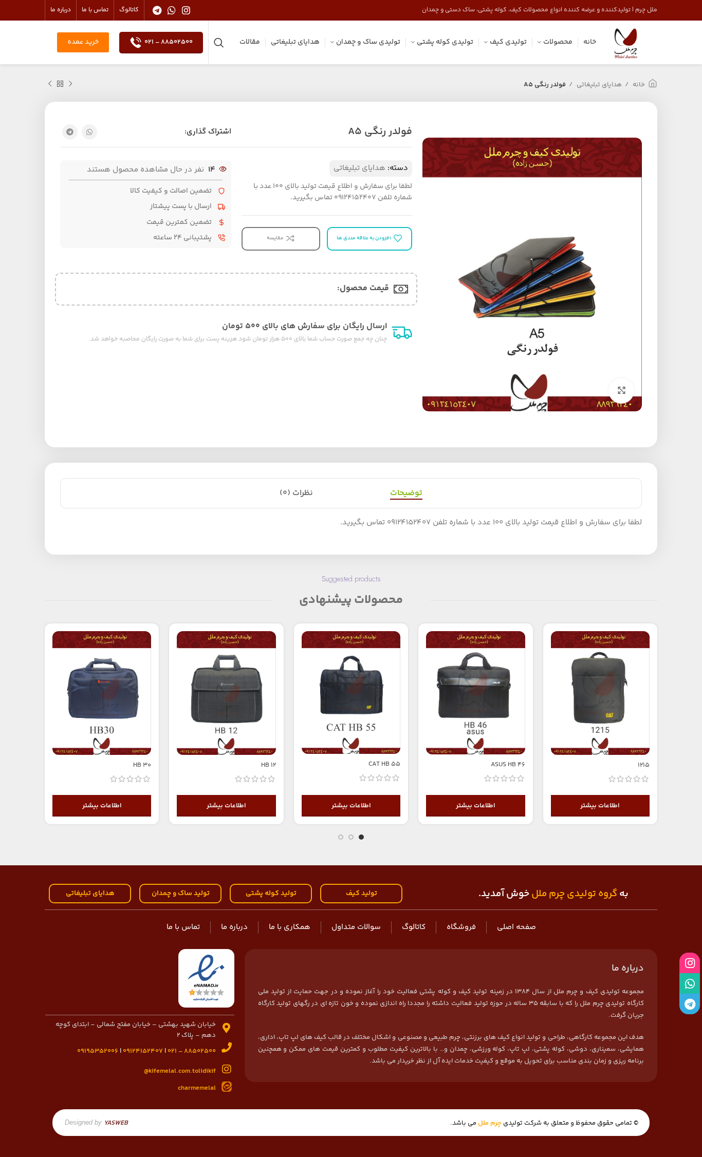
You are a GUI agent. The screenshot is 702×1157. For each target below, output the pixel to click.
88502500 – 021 (168, 42)
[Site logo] (625, 42)
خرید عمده (83, 42)
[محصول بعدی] (50, 84)
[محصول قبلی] (70, 84)
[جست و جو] (219, 42)
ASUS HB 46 (508, 765)
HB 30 (142, 765)
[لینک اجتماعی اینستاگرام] (186, 10)
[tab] (406, 493)
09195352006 (97, 1051)
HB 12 (268, 765)
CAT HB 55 (384, 764)
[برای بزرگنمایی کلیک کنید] (621, 391)
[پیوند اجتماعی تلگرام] (157, 10)
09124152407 (143, 1051)
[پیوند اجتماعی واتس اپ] (171, 10)
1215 (644, 765)
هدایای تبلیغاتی (598, 85)
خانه (638, 85)
